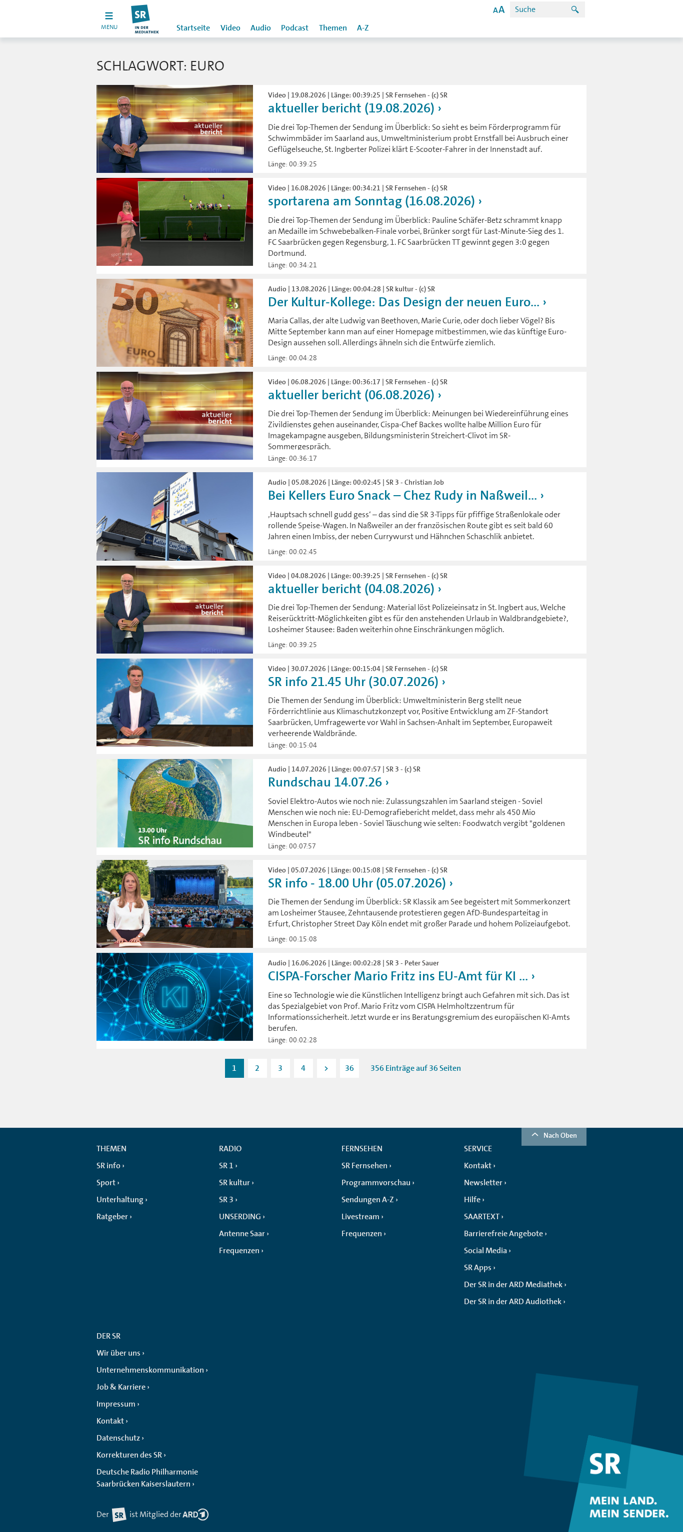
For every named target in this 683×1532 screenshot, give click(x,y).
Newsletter (483, 1183)
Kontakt (478, 1166)
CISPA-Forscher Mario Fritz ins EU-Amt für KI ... (398, 976)
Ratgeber (112, 1217)
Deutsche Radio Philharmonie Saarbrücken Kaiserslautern (147, 1478)
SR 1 (226, 1166)
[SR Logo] (145, 18)
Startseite (193, 28)
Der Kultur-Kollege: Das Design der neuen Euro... (404, 302)
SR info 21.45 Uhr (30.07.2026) (353, 682)
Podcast (294, 28)
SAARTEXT (482, 1217)
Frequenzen (239, 1251)
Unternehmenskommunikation (150, 1370)
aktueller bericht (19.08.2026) (351, 108)
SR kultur (234, 1183)
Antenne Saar (242, 1234)
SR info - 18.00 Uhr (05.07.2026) (357, 883)
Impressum (116, 1404)
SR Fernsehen (365, 1166)
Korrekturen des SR (129, 1455)
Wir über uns (118, 1353)
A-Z (363, 28)
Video (230, 28)
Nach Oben (560, 1135)
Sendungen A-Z (368, 1200)
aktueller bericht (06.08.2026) (351, 395)
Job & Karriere (121, 1387)
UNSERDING (240, 1217)
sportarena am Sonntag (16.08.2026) (371, 201)
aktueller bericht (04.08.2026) (351, 589)
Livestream (361, 1217)
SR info (108, 1166)
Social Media (485, 1251)
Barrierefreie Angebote (503, 1234)
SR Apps (478, 1268)
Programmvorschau (376, 1183)
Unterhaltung (120, 1200)
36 (349, 1068)
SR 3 (226, 1200)
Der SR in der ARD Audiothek (513, 1302)
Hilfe (472, 1200)
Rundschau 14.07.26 (325, 782)
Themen (333, 28)
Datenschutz (118, 1438)
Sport (106, 1183)
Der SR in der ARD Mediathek (513, 1285)
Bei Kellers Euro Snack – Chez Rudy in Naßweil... (402, 495)
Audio (260, 28)
